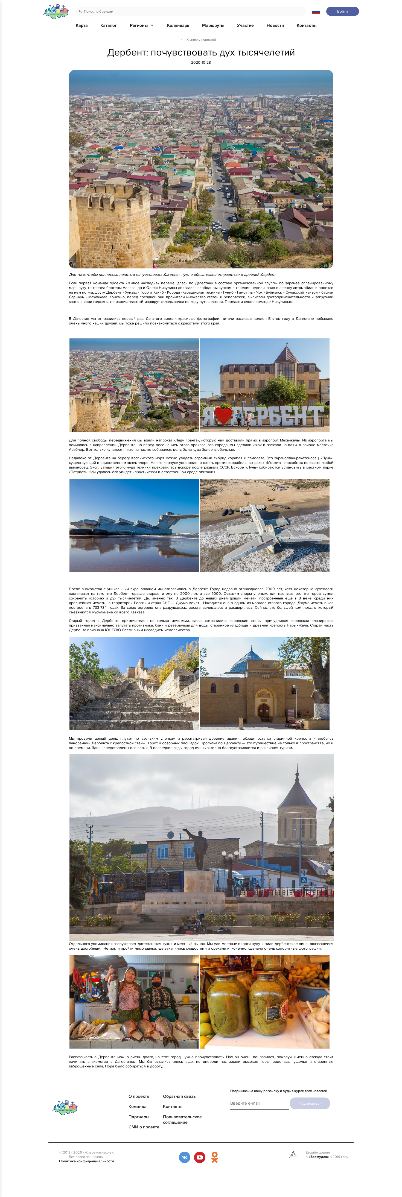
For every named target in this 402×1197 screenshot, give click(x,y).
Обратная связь (179, 1096)
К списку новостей (201, 39)
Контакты (306, 25)
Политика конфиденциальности (86, 1161)
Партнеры (139, 1117)
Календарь (178, 25)
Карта (82, 25)
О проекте (139, 1096)
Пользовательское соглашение (182, 1119)
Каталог (108, 25)
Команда (138, 1106)
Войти (342, 11)
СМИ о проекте (144, 1127)
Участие (245, 25)
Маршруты (213, 25)
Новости (275, 25)
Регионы (139, 25)
